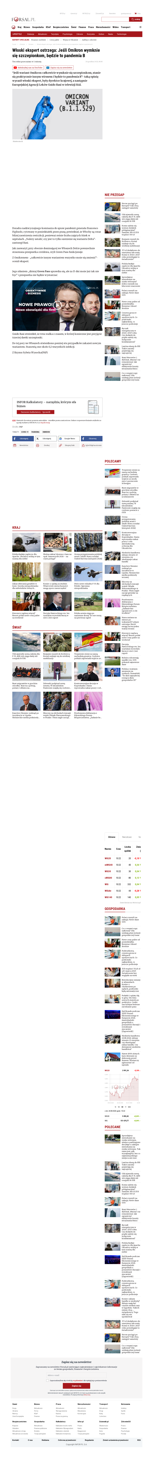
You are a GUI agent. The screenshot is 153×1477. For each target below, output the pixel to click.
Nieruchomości (84, 1404)
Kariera (58, 1414)
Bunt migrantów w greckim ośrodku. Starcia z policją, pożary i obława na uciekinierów (24, 685)
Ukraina (15, 1411)
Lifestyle (17, 34)
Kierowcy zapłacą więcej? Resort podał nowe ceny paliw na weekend (26, 615)
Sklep (139, 13)
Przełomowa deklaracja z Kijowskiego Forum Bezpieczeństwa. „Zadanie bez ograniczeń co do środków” (87, 715)
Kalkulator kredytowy (63, 1434)
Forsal (14, 44)
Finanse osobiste (38, 40)
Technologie (121, 34)
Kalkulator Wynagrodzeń (64, 1428)
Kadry (80, 1428)
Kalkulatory (60, 1422)
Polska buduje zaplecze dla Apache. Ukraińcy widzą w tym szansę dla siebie (26, 556)
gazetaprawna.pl (126, 13)
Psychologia (67, 34)
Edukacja (30, 34)
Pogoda (102, 1434)
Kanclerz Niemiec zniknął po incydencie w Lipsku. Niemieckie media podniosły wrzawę (25, 715)
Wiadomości (103, 1426)
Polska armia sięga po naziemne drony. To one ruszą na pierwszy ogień (87, 615)
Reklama (45, 1440)
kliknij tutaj (87, 1395)
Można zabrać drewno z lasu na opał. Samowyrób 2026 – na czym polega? (57, 556)
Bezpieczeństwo (19, 1422)
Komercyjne (82, 1414)
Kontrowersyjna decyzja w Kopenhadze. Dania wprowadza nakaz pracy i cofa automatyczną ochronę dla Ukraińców (88, 685)
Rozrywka (91, 34)
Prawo (80, 1426)
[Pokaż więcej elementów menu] (140, 27)
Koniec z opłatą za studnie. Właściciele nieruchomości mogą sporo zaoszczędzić (55, 586)
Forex (123, 1414)
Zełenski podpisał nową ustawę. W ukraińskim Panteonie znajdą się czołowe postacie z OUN (56, 685)
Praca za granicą (62, 1416)
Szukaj (137, 19)
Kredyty (37, 1431)
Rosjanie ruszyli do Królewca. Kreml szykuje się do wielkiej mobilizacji (56, 656)
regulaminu (77, 1381)
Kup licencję (45, 423)
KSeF (36, 1414)
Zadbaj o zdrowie (89, 40)
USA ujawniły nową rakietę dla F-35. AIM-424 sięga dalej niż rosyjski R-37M (26, 656)
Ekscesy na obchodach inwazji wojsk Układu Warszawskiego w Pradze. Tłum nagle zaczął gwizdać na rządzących (57, 715)
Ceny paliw (54, 40)
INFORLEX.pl (86, 13)
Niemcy (15, 1414)
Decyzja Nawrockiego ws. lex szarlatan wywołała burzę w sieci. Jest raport (56, 615)
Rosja (14, 1408)
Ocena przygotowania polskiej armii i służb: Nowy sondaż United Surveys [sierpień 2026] (88, 556)
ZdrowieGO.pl (100, 13)
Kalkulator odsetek (62, 1431)
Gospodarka (39, 1422)
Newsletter (112, 13)
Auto (101, 1431)
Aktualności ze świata (20, 1434)
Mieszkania (82, 1411)
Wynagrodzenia (61, 1411)
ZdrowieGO (126, 1422)
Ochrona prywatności (67, 1440)
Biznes (37, 1404)
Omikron (46, 432)
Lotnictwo (102, 1416)
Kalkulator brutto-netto (64, 1426)
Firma (36, 1411)
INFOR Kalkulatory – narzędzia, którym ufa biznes (46, 404)
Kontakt (15, 1440)
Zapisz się (76, 1386)
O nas (30, 1440)
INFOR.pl (62, 13)
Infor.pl (81, 1422)
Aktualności (42, 34)
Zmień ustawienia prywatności (115, 1440)
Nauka (110, 34)
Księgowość (82, 1431)
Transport (103, 1404)
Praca (58, 1404)
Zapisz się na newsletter (61, 68)
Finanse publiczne (40, 1428)
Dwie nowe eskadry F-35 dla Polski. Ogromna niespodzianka (86, 586)
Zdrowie (79, 34)
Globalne (15, 1428)
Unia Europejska (18, 1416)
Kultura (101, 34)
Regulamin (89, 1440)
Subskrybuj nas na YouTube (30, 68)
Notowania (125, 1404)
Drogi (101, 1411)
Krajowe (15, 1426)
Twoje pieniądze (40, 1434)
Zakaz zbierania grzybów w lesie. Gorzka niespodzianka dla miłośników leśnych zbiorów (25, 586)
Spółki (123, 1411)
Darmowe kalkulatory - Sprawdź (35, 412)
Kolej (101, 1414)
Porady (123, 1434)
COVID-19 (24, 432)
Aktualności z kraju (19, 1431)
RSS (139, 1440)
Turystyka (55, 34)
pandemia (35, 432)
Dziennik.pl (104, 1422)
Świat (14, 1404)
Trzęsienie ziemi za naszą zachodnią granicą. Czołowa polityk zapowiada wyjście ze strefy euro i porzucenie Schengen (87, 656)
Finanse (37, 1416)
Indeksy (123, 1408)
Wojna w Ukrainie (70, 40)
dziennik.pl (74, 13)
